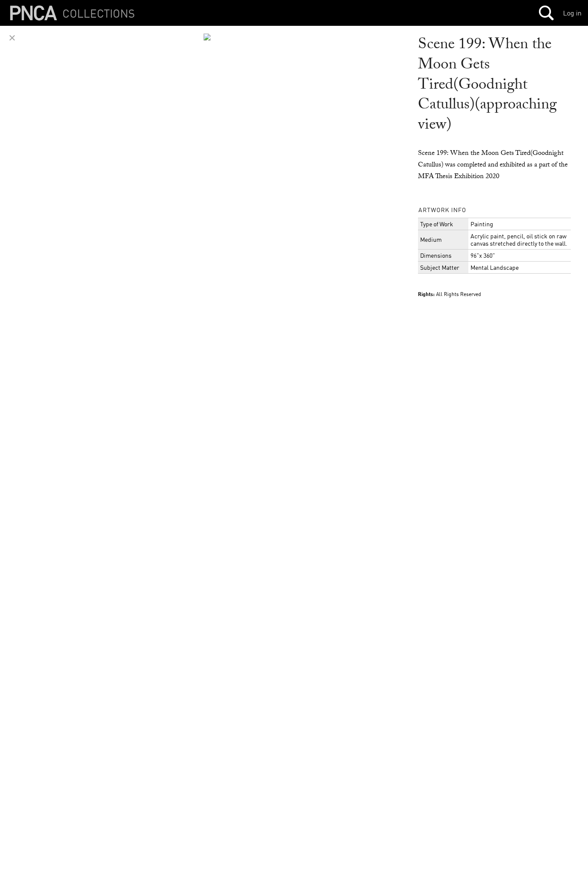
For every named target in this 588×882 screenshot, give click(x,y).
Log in (572, 13)
